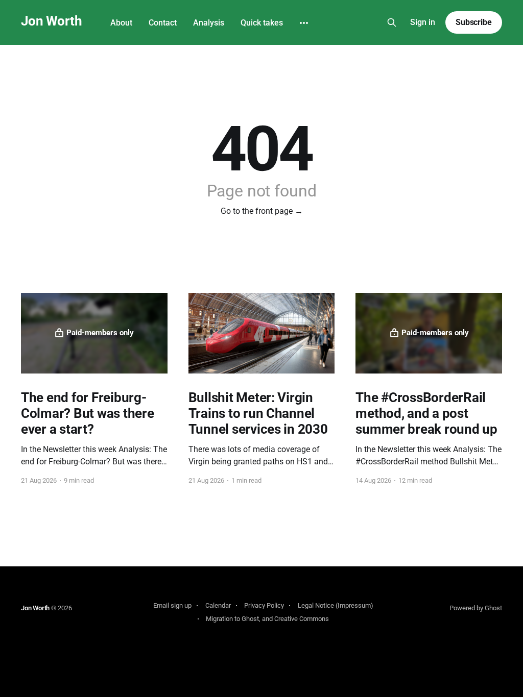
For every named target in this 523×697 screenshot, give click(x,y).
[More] (304, 23)
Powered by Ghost (475, 608)
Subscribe (474, 22)
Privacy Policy (264, 605)
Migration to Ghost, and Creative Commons (267, 619)
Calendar (218, 605)
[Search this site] (392, 22)
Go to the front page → (262, 211)
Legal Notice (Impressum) (335, 605)
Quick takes (262, 23)
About (121, 23)
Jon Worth (51, 21)
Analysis (208, 23)
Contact (163, 23)
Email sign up (172, 605)
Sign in (422, 22)
